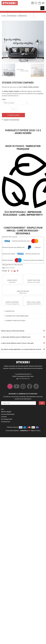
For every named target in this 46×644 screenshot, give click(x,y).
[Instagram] (10, 386)
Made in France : (23, 147)
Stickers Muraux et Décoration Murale (12, 331)
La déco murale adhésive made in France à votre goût (17, 343)
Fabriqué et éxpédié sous (23, 132)
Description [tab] (9, 311)
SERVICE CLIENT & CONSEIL (34, 302)
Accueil (3, 15)
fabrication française (23, 291)
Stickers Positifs (10, 268)
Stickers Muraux (11, 15)
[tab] (23, 311)
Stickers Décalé (22, 15)
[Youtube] (16, 386)
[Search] (42, 8)
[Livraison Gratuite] (12, 277)
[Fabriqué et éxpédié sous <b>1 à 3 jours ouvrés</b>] (23, 124)
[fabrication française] (23, 288)
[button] (32, 3)
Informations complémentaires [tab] (16, 316)
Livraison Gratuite (12, 280)
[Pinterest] (23, 386)
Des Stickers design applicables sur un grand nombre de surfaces (21, 349)
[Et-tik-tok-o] (36, 386)
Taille (4, 99)
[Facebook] (29, 386)
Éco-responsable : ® (23, 213)
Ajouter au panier (14, 115)
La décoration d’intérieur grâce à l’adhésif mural (15, 337)
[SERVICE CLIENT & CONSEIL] (34, 299)
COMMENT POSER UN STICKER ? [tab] (15, 320)
